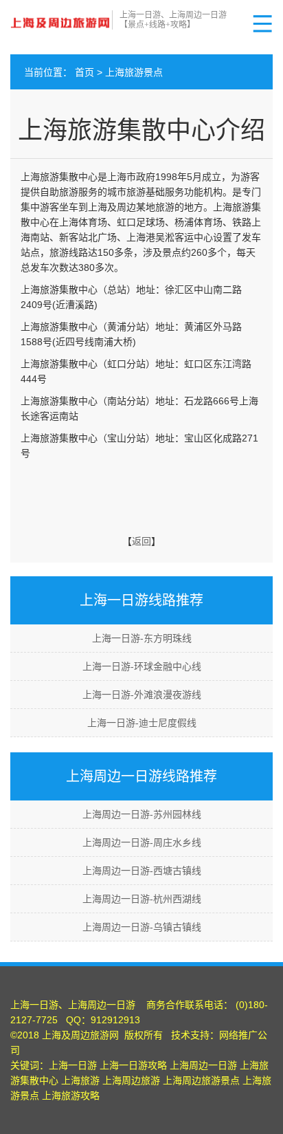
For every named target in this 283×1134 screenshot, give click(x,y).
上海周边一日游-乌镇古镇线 (141, 927)
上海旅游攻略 (71, 1095)
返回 (141, 541)
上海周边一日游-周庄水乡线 (141, 842)
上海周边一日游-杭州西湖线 (141, 898)
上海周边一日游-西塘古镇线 (141, 870)
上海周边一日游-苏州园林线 (141, 814)
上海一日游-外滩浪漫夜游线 (141, 694)
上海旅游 (80, 1080)
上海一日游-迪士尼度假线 (141, 722)
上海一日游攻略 (133, 1065)
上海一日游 (73, 1065)
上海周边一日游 (203, 1065)
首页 (84, 72)
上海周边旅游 (131, 1080)
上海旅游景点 (134, 72)
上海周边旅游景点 (201, 1080)
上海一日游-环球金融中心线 (141, 666)
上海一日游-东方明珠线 (142, 638)
